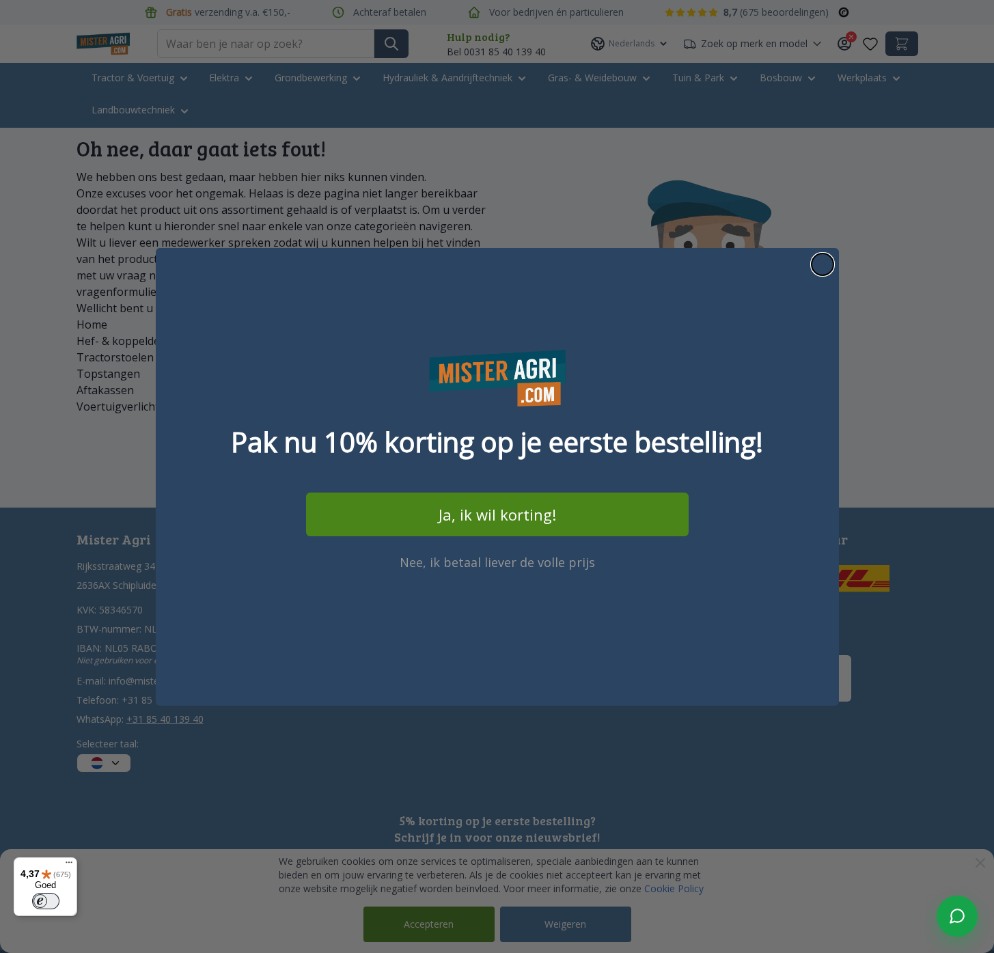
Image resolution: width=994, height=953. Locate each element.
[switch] (45, 901)
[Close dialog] (822, 264)
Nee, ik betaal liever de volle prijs (497, 562)
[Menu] (69, 865)
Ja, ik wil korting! (497, 514)
